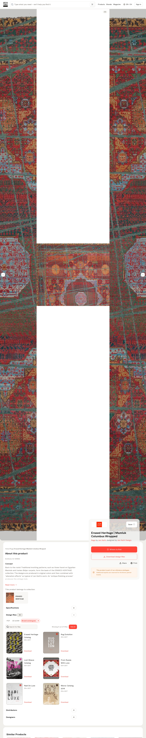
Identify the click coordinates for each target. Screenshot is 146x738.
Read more (10, 585)
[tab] (8, 621)
